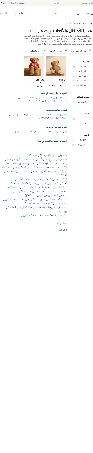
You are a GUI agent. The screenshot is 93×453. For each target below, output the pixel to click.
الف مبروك (39, 114)
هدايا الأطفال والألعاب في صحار (75, 23)
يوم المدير (12, 114)
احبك (33, 117)
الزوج (17, 131)
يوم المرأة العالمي (25, 114)
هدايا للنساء (61, 100)
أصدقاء (50, 131)
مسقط (64, 145)
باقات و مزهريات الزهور (35, 97)
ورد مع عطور (38, 100)
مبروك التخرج (61, 117)
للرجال (50, 100)
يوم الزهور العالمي (45, 117)
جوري (20, 97)
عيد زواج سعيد (61, 114)
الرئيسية (89, 23)
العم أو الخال (62, 131)
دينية (28, 100)
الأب (41, 131)
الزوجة (33, 131)
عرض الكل (62, 97)
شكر (49, 114)
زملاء (25, 131)
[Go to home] (48, 13)
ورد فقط (51, 97)
